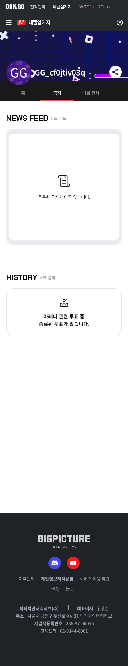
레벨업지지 (62, 7)
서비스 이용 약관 (95, 578)
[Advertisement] (64, 449)
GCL (101, 7)
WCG (84, 7)
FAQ (54, 588)
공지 (57, 93)
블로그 (72, 588)
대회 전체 (90, 93)
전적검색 (37, 7)
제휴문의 (27, 578)
